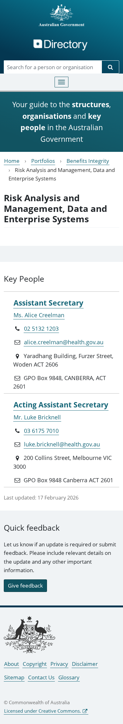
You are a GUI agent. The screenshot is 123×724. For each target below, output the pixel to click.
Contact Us (41, 677)
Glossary (68, 677)
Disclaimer (85, 663)
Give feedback (25, 585)
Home (12, 160)
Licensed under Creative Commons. (42, 711)
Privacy (59, 663)
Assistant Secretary (48, 303)
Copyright (35, 663)
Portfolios (43, 160)
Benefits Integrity (88, 160)
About (11, 663)
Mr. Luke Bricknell (37, 417)
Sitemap (14, 677)
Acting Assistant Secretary (61, 405)
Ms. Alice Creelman (39, 315)
